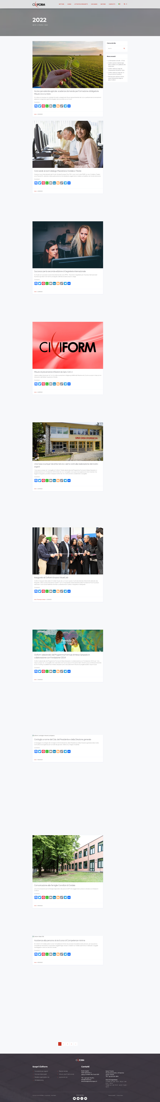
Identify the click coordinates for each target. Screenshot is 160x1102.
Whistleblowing (39, 1080)
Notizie (103, 4)
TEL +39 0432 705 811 (87, 1078)
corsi (69, 4)
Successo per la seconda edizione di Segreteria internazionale (60, 271)
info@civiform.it (86, 1079)
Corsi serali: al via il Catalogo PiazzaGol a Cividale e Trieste (57, 171)
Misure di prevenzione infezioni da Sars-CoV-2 (53, 372)
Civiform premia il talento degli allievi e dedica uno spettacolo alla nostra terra (117, 64)
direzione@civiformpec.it (89, 1081)
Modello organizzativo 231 (42, 1077)
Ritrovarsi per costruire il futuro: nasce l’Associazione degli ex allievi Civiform (116, 78)
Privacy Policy (120, 1095)
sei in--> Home (37, 25)
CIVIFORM (41, 1095)
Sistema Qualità (111, 1095)
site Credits (53, 1095)
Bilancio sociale (63, 1071)
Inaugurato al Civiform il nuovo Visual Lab (51, 577)
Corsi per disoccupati (41, 1074)
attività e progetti (81, 4)
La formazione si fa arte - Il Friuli (116, 60)
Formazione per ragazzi (41, 1071)
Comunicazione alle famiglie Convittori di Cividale (54, 885)
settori (61, 4)
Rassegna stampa (41, 599)
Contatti (112, 4)
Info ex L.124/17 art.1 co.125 (66, 1074)
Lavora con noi (63, 1077)
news (35, 114)
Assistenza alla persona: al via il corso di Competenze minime (59, 940)
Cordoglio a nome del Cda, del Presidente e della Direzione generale (62, 739)
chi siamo (94, 4)
